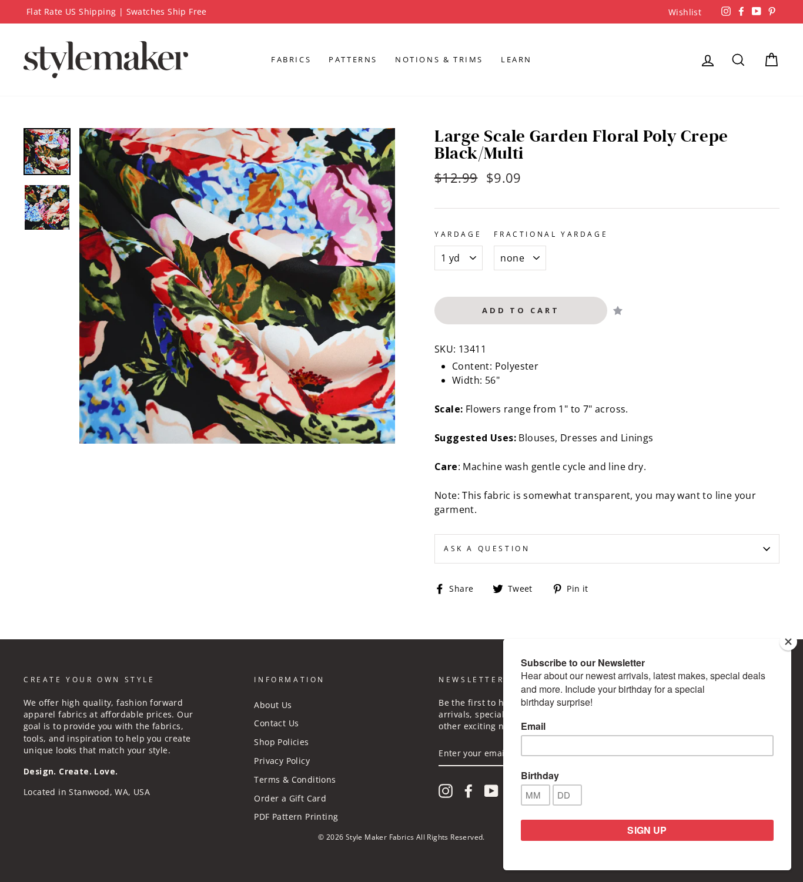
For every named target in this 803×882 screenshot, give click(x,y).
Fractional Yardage (551, 234)
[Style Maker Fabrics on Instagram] (446, 791)
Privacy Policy (282, 760)
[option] (401, 12)
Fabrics (291, 59)
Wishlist (684, 12)
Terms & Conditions (295, 779)
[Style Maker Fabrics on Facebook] (468, 791)
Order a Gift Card (290, 798)
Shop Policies (281, 741)
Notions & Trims (439, 59)
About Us (273, 704)
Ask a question (487, 549)
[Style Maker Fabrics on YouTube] (491, 791)
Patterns (353, 59)
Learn (516, 59)
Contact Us (276, 723)
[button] (618, 310)
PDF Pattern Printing (296, 816)
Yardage (457, 234)
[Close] (788, 641)
